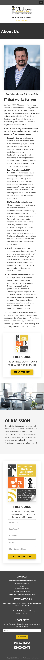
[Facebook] (16, 647)
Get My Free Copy (22, 372)
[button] (41, 2)
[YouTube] (28, 647)
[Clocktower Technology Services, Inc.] (22, 10)
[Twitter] (20, 647)
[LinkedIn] (24, 647)
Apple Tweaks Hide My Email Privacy (22, 611)
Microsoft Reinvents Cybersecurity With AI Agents (22, 603)
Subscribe (22, 637)
